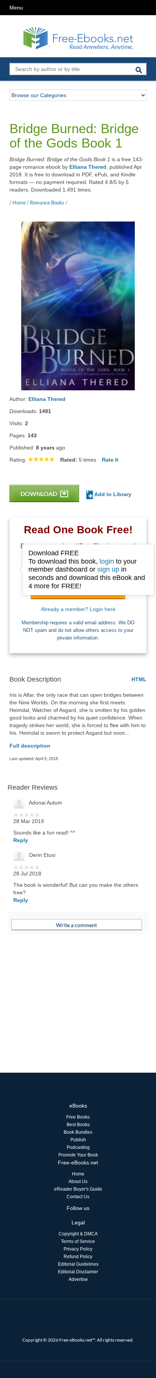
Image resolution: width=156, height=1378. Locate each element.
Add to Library (112, 494)
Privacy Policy (78, 1249)
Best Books (78, 1124)
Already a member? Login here (78, 609)
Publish (78, 1139)
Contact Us (78, 1196)
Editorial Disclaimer (78, 1271)
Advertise (78, 1279)
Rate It (110, 460)
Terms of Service (78, 1241)
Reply (20, 840)
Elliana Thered (87, 167)
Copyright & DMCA (78, 1234)
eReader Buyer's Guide (78, 1189)
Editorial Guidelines (78, 1264)
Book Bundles (78, 1132)
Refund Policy (78, 1256)
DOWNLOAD (39, 493)
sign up (108, 569)
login (107, 561)
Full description (29, 746)
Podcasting (78, 1147)
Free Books (78, 1117)
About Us (78, 1181)
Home (78, 1174)
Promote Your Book (78, 1155)
